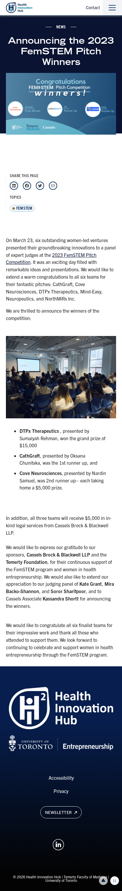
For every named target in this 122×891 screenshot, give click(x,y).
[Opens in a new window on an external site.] (58, 844)
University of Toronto (61, 880)
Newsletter (59, 812)
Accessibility (61, 778)
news (61, 26)
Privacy (61, 791)
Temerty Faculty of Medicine (85, 876)
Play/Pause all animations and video (114, 880)
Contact (93, 7)
